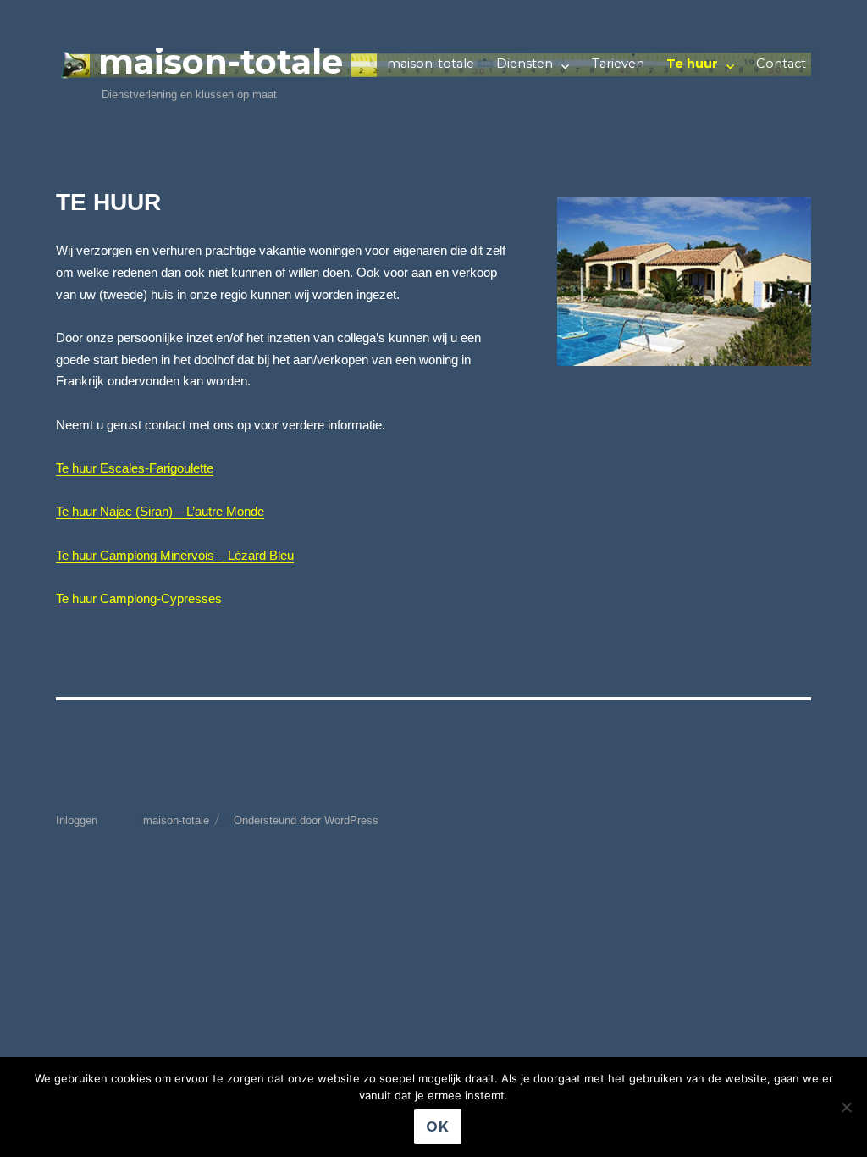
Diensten (524, 63)
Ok (438, 1127)
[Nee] (845, 1107)
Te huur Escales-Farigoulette (134, 468)
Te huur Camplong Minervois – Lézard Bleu (175, 555)
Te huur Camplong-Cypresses (139, 599)
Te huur (692, 63)
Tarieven (618, 63)
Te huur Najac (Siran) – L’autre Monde (160, 511)
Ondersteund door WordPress (306, 820)
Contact (781, 63)
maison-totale (220, 61)
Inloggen (76, 820)
